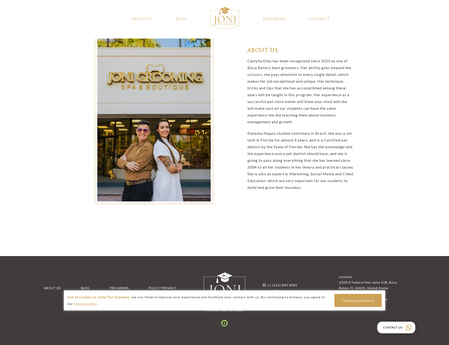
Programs (274, 19)
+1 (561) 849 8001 (282, 285)
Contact (319, 19)
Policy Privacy (162, 288)
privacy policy (85, 304)
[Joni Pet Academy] (224, 19)
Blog (181, 19)
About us (141, 19)
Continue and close (358, 301)
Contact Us (392, 327)
